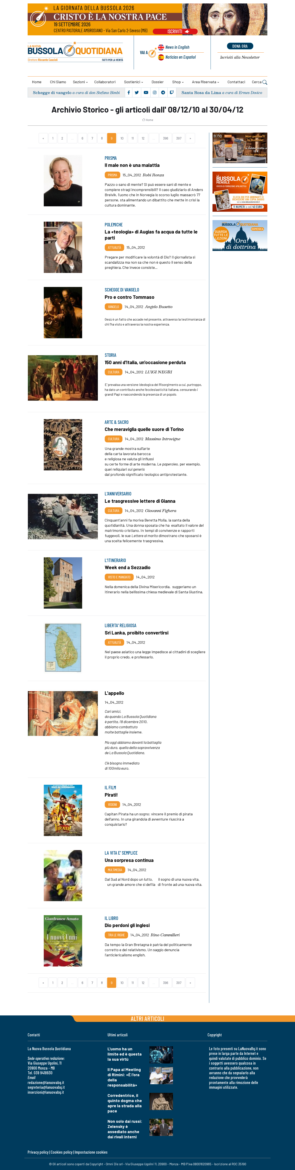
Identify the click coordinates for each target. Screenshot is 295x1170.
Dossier (158, 81)
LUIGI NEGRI (158, 372)
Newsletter (240, 57)
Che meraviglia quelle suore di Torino (144, 429)
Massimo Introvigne (162, 439)
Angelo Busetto (159, 306)
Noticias (180, 57)
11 (133, 138)
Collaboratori (105, 81)
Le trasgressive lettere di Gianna (140, 501)
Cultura (113, 372)
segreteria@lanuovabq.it (46, 1087)
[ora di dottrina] (240, 235)
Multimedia (115, 869)
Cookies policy (61, 1152)
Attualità (114, 247)
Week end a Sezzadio (128, 567)
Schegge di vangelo (52, 92)
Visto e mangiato (119, 577)
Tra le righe (116, 934)
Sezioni (79, 81)
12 (143, 138)
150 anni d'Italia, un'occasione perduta (145, 362)
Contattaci (236, 81)
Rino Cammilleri (165, 935)
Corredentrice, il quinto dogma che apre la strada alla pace (125, 1103)
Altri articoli (147, 1018)
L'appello (114, 693)
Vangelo (113, 306)
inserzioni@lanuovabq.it (46, 1092)
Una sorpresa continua (129, 860)
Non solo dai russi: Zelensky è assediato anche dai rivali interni (125, 1129)
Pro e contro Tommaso (129, 297)
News (177, 47)
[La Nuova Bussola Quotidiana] (76, 52)
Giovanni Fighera (160, 510)
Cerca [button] (257, 81)
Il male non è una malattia (132, 165)
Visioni (112, 804)
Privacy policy (38, 1152)
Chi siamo (58, 81)
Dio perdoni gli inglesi (127, 925)
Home (36, 81)
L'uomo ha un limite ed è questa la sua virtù (125, 1054)
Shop (176, 81)
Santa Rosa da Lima (201, 92)
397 (178, 138)
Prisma (112, 174)
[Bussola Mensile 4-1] (240, 148)
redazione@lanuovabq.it (46, 1082)
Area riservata (204, 81)
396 (165, 138)
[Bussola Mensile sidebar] (240, 191)
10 (122, 138)
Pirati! (111, 795)
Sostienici (132, 81)
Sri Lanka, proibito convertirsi (136, 633)
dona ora (240, 46)
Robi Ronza (153, 175)
